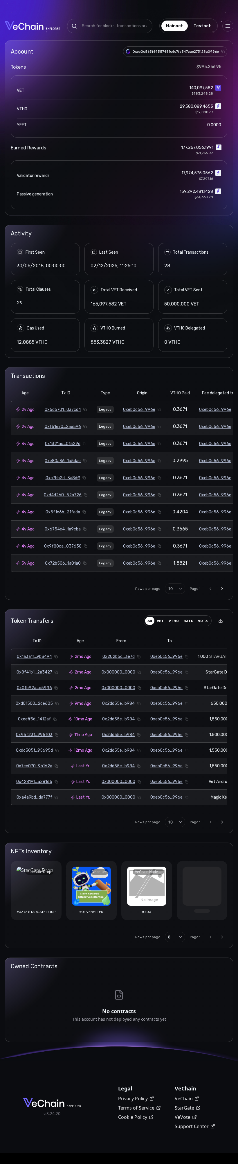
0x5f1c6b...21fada (63, 512)
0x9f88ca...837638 (63, 546)
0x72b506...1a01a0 (63, 563)
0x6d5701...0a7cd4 (63, 409)
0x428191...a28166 (34, 781)
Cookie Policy (132, 1117)
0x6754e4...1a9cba (63, 529)
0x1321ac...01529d (62, 443)
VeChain (184, 1098)
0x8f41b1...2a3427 (34, 672)
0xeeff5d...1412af (34, 719)
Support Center (192, 1126)
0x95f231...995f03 (34, 734)
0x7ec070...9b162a (34, 766)
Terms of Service (136, 1108)
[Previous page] (210, 588)
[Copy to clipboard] (223, 51)
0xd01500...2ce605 (34, 703)
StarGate (184, 1108)
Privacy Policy (133, 1098)
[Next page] (222, 588)
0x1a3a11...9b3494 (34, 656)
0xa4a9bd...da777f (34, 797)
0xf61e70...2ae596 (63, 426)
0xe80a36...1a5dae (63, 460)
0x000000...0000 (118, 672)
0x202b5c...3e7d (118, 656)
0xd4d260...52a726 (63, 495)
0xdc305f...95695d (34, 750)
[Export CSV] (220, 621)
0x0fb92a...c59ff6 (34, 687)
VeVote (182, 1117)
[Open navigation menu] (227, 26)
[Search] (74, 26)
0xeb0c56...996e (139, 409)
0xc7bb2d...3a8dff (63, 477)
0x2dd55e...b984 (118, 703)
